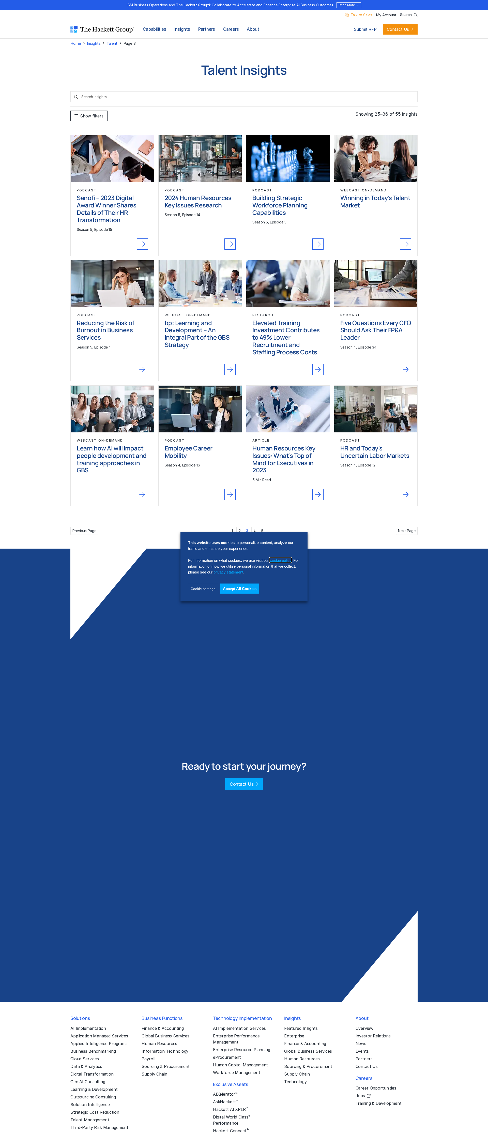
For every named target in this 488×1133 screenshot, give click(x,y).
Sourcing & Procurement (166, 1066)
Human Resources (159, 1043)
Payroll (148, 1058)
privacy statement (228, 572)
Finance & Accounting (163, 1028)
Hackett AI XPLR (230, 1109)
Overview (364, 1028)
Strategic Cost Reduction (94, 1112)
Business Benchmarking (93, 1051)
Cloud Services (84, 1058)
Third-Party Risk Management (99, 1127)
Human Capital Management (240, 1064)
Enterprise (294, 1035)
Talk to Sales (361, 15)
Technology (295, 1081)
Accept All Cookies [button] (239, 588)
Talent (111, 43)
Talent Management (89, 1119)
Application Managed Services (99, 1035)
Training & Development (379, 1103)
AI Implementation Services (239, 1028)
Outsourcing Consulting (93, 1096)
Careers (231, 29)
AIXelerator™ (225, 1094)
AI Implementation (88, 1028)
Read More (347, 5)
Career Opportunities (376, 1088)
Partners (206, 29)
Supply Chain (154, 1074)
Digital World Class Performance (232, 1120)
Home (75, 43)
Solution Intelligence (90, 1104)
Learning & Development (94, 1089)
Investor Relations (373, 1035)
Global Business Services (165, 1035)
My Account (386, 15)
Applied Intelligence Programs (99, 1043)
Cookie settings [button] (203, 588)
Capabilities (154, 29)
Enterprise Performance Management (236, 1039)
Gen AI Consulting (87, 1081)
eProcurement (227, 1057)
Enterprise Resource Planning (241, 1049)
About (253, 29)
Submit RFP (365, 29)
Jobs (360, 1095)
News (361, 1043)
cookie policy (280, 560)
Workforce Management (236, 1072)
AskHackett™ (225, 1101)
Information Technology (165, 1051)
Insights (182, 29)
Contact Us (398, 29)
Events (362, 1051)
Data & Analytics (86, 1066)
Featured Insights (301, 1028)
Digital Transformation (92, 1074)
